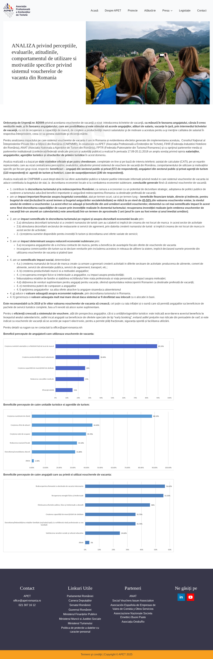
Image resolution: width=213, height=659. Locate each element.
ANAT (133, 596)
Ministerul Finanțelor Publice (80, 614)
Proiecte (133, 10)
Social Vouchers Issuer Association (133, 600)
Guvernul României (80, 609)
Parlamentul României (80, 596)
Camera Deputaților (80, 600)
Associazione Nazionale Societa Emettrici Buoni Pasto (133, 615)
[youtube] (190, 597)
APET (27, 596)
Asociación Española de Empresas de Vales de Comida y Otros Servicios (133, 607)
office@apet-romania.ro (27, 600)
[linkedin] (181, 597)
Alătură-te (150, 10)
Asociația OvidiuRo (133, 621)
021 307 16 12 (27, 605)
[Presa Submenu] (172, 10)
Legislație (185, 10)
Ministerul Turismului (80, 623)
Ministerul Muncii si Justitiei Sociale (80, 618)
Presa (165, 10)
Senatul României (80, 605)
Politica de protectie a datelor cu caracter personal (80, 629)
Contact (201, 10)
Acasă (94, 10)
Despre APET (113, 10)
